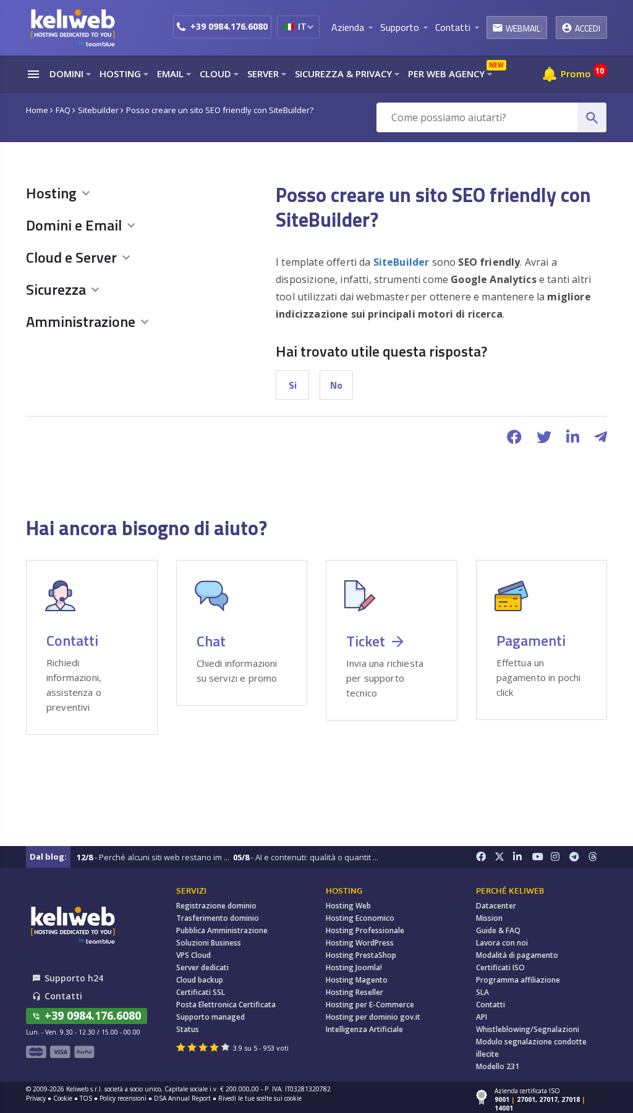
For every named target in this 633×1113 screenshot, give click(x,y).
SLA (482, 992)
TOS (86, 1098)
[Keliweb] (72, 925)
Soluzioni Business (208, 942)
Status (187, 1029)
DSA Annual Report (182, 1098)
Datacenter (496, 905)
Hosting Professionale (365, 930)
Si (293, 385)
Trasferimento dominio (217, 918)
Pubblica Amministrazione (222, 930)
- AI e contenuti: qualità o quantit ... (305, 857)
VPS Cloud (193, 955)
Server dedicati (202, 967)
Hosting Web (348, 905)
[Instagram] (560, 857)
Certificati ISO (500, 967)
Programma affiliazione (518, 980)
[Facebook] (485, 857)
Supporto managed (210, 1017)
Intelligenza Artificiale (364, 1029)
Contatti (490, 1004)
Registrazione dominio (216, 905)
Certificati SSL (200, 992)
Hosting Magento (357, 980)
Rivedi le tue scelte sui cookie (260, 1098)
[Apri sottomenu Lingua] (310, 26)
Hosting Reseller (354, 992)
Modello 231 (497, 1066)
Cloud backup (199, 980)
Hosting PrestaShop (361, 955)
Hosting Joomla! (354, 967)
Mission (489, 918)
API (481, 1017)
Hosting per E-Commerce (370, 1004)
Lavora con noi (502, 942)
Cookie (62, 1098)
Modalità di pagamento (517, 955)
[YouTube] (541, 857)
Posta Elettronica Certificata (226, 1004)
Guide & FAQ (498, 930)
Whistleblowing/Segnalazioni (527, 1029)
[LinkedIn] (522, 857)
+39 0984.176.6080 (229, 26)
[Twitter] (504, 857)
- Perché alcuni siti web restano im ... (153, 857)
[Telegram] (578, 857)
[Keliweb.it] (72, 27)
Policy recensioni (123, 1098)
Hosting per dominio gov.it (373, 1017)
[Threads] (597, 857)
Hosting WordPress (360, 942)
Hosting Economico (360, 918)
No (336, 385)
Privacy (36, 1098)
